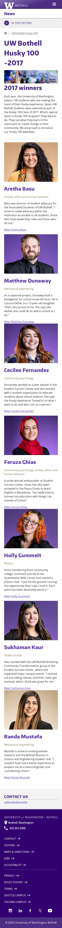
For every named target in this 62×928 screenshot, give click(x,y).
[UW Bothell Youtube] (50, 910)
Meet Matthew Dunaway (19, 321)
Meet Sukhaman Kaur (17, 688)
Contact (10, 839)
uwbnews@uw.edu (15, 802)
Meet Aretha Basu (15, 229)
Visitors (9, 845)
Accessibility (12, 865)
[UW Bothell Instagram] (10, 910)
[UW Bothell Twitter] (40, 910)
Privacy (9, 875)
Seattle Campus (15, 895)
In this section (22, 23)
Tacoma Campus (15, 902)
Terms (8, 889)
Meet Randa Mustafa (17, 777)
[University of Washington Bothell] (16, 5)
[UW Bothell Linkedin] (20, 910)
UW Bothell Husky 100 (25, 33)
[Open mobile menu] (54, 4)
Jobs (7, 858)
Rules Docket (13, 882)
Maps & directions (17, 852)
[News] (5, 33)
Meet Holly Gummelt (17, 596)
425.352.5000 (17, 828)
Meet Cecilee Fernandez (19, 411)
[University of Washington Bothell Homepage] (31, 817)
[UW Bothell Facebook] (30, 910)
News (9, 13)
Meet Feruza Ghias (15, 507)
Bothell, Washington (21, 823)
